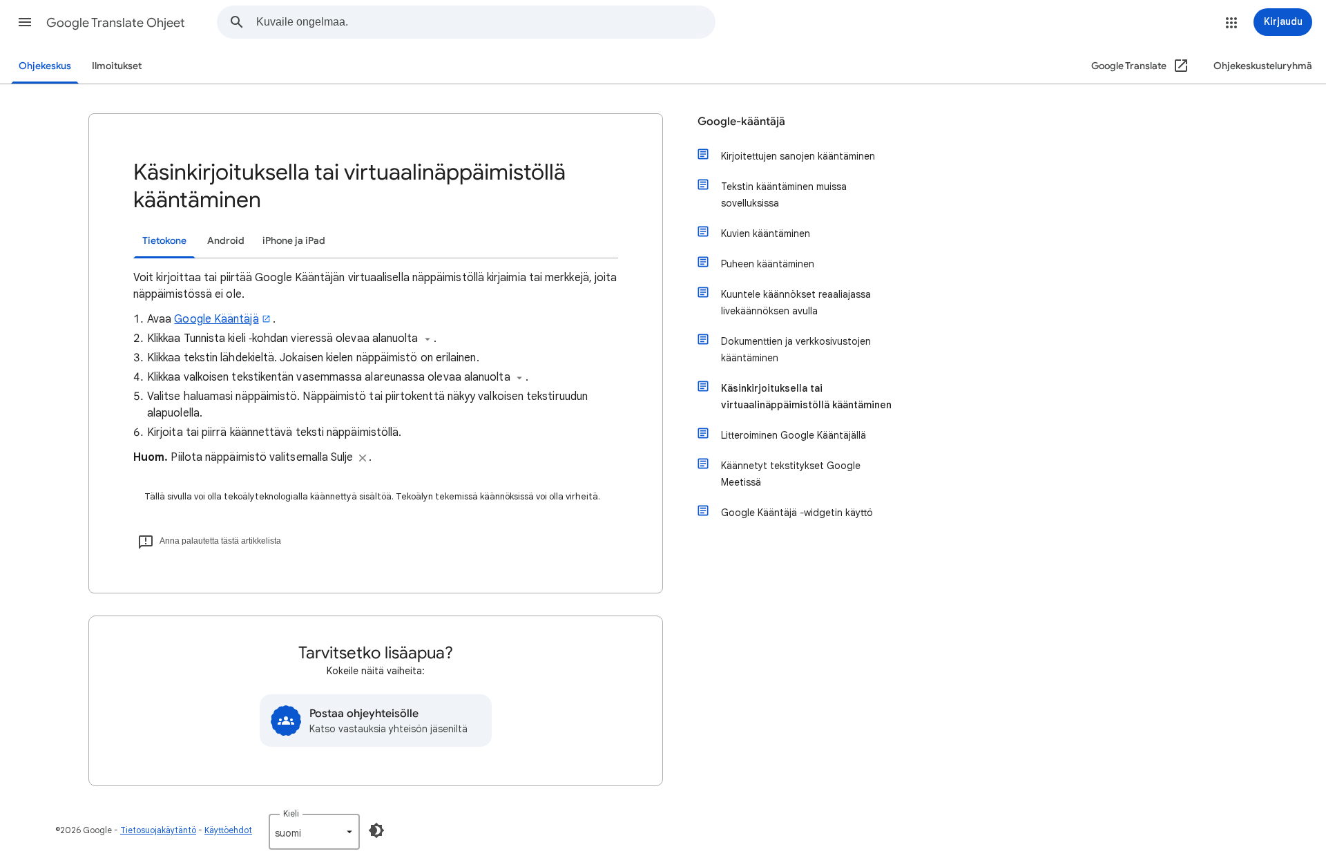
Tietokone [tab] (164, 241)
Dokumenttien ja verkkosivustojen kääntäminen (796, 349)
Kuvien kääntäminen (765, 233)
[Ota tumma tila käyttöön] (376, 830)
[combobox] (485, 22)
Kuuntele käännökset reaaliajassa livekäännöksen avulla (796, 302)
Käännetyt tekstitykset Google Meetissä (791, 473)
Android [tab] (225, 241)
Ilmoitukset (117, 66)
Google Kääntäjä (216, 319)
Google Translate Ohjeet (115, 22)
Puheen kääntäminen (767, 264)
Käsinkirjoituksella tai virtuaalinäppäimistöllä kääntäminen (806, 396)
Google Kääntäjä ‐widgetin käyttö (797, 512)
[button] (24, 22)
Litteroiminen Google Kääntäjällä (793, 435)
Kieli (291, 813)
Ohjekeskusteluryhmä (1262, 66)
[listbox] (314, 832)
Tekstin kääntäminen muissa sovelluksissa (784, 194)
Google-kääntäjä (741, 121)
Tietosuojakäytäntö (158, 830)
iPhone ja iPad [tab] (293, 241)
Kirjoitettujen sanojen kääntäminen (798, 156)
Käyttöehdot (228, 830)
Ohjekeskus (45, 66)
